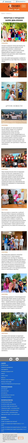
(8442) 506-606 (14, 9)
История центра (4, 365)
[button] (21, 1)
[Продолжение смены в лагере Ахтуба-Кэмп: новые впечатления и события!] (14, 157)
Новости (9, 13)
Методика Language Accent (7, 371)
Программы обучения (6, 386)
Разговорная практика (7, 400)
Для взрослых (4, 393)
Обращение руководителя (7, 367)
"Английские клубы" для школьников (9, 406)
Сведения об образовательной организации (10, 383)
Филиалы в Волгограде (6, 381)
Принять (20, 438)
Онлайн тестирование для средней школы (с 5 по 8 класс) (14, 427)
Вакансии (3, 377)
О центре (3, 363)
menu (24, 7)
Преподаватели (4, 369)
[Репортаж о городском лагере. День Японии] (14, 32)
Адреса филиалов (5, 419)
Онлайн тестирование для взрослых (9, 432)
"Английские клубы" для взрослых (8, 404)
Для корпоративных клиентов (7, 395)
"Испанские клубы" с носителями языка (9, 410)
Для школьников (4, 391)
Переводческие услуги (6, 397)
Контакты (3, 417)
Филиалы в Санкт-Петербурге (7, 379)
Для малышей (4, 388)
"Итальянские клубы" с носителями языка (10, 408)
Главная (3, 13)
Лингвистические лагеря (6, 402)
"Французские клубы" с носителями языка (10, 414)
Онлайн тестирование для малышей (9, 421)
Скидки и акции (4, 375)
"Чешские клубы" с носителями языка (9, 412)
